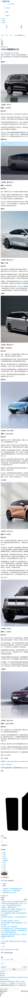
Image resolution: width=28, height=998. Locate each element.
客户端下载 (8, 977)
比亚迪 (2, 480)
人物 (4, 864)
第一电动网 (16, 981)
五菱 (2, 669)
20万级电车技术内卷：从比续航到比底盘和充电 (14, 928)
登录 (14, 969)
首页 (2, 35)
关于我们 (2, 977)
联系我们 (2, 973)
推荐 (4, 852)
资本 (4, 866)
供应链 (5, 858)
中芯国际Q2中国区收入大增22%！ (11, 921)
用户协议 (24, 977)
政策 (4, 862)
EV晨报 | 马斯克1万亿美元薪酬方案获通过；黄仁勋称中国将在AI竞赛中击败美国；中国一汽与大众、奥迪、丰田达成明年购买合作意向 (14, 903)
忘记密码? (24, 967)
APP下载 (12, 4)
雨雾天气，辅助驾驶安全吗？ (9, 907)
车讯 (7, 35)
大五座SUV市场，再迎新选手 (9, 926)
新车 (11, 35)
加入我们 (18, 977)
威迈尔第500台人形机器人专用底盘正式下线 (13, 909)
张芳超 (5, 53)
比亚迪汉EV (20, 286)
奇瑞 (2, 577)
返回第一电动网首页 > (6, 764)
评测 (4, 856)
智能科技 (5, 860)
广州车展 (11, 55)
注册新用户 (4, 967)
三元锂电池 (16, 134)
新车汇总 (5, 47)
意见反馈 (2, 975)
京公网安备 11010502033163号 (17, 983)
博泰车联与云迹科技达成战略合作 (11, 911)
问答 (4, 868)
